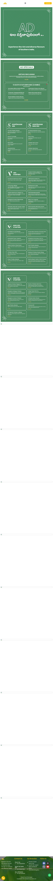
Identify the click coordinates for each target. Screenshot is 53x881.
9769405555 (47, 3)
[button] (25, 3)
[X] (44, 866)
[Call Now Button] (3, 878)
